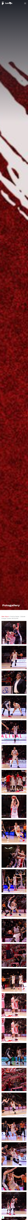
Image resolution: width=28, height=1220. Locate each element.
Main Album (5, 616)
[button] (25, 3)
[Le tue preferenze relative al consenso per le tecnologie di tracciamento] (2, 1217)
